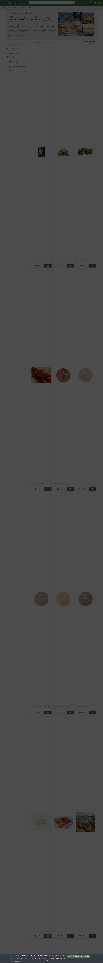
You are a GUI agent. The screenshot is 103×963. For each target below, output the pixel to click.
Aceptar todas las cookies (78, 956)
